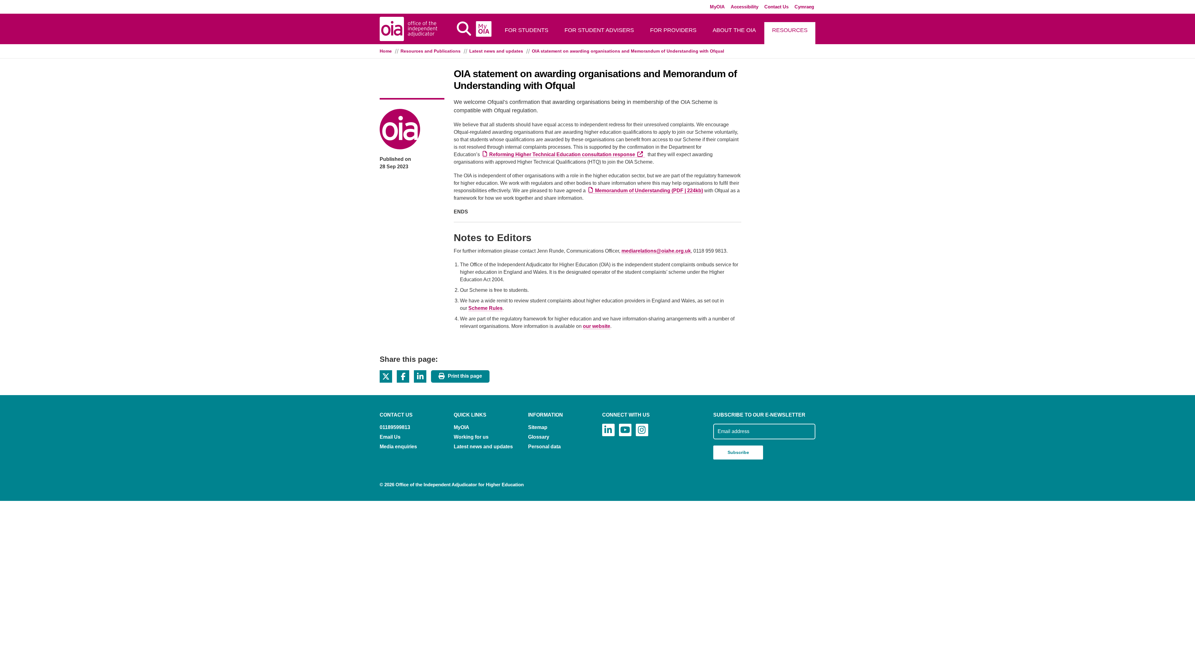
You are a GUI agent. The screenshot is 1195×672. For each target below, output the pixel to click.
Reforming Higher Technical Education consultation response (567, 154)
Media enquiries (398, 446)
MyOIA (717, 6)
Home (386, 51)
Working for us (471, 437)
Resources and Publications (431, 51)
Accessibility (744, 6)
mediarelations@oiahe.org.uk (656, 251)
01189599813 (395, 427)
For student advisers (599, 30)
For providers (673, 30)
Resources (790, 30)
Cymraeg (804, 6)
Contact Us (776, 6)
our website (596, 326)
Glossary (538, 437)
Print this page (465, 376)
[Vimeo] (625, 430)
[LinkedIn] (608, 430)
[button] (386, 376)
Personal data (544, 446)
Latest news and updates (496, 51)
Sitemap (537, 427)
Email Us (390, 437)
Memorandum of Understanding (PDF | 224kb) (649, 190)
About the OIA (734, 30)
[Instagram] (642, 430)
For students (526, 30)
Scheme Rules (485, 308)
